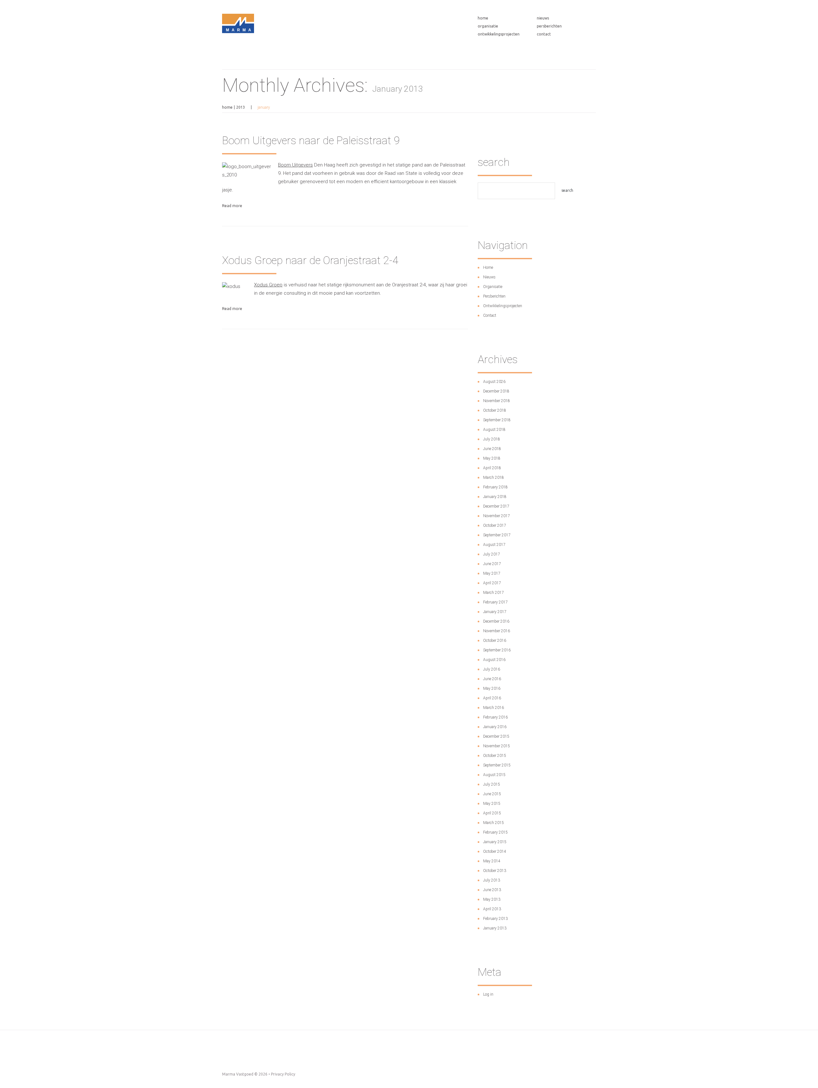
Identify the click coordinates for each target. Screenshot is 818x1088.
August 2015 (494, 775)
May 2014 (491, 861)
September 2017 (497, 535)
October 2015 (494, 755)
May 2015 (491, 803)
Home (483, 18)
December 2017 (496, 506)
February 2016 (495, 717)
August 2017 (494, 544)
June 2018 (492, 449)
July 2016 (491, 669)
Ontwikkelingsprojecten (499, 34)
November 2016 (496, 631)
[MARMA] (238, 60)
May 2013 (491, 899)
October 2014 (494, 851)
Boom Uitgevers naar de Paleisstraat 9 (311, 140)
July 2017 (491, 554)
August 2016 (494, 659)
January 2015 (494, 842)
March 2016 (493, 707)
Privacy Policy (283, 1074)
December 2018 (496, 391)
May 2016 (491, 688)
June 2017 (492, 564)
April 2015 (492, 813)
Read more (232, 206)
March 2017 (493, 592)
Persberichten (549, 26)
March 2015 (493, 822)
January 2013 (494, 928)
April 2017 (492, 583)
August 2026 (494, 381)
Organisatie (488, 26)
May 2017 (491, 573)
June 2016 (492, 679)
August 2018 (494, 429)
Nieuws (543, 18)
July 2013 (491, 880)
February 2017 (495, 602)
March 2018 (493, 477)
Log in (488, 994)
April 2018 (492, 468)
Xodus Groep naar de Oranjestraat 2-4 (310, 260)
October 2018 (494, 410)
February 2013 (495, 918)
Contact (544, 34)
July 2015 (491, 784)
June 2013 (492, 890)
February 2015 (495, 832)
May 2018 (491, 458)
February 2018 (495, 487)
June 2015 (492, 794)
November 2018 (496, 401)
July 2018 (491, 439)
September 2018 (497, 420)
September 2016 (497, 650)
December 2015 (496, 736)
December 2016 (496, 621)
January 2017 (494, 612)
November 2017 (496, 516)
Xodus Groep (268, 285)
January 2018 (494, 496)
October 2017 (494, 525)
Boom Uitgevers (295, 165)
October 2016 (494, 640)
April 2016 (492, 698)
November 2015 (496, 746)
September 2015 (497, 765)
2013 (240, 107)
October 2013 (494, 870)
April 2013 (492, 909)
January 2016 (494, 727)
